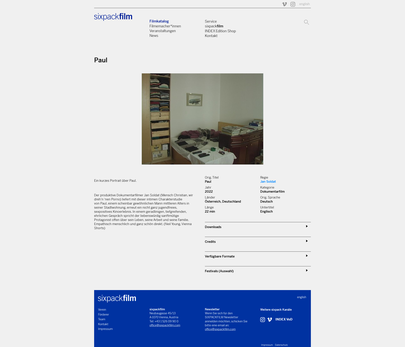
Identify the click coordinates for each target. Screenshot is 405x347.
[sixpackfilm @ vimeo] (269, 319)
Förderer (103, 314)
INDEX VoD (284, 319)
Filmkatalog (159, 21)
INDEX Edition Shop (220, 31)
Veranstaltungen (163, 31)
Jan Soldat (268, 182)
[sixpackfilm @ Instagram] (291, 4)
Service (211, 21)
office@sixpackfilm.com (165, 325)
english (304, 4)
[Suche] (306, 22)
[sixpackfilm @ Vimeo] (283, 4)
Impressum (105, 329)
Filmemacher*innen (165, 26)
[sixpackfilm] (117, 298)
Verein (102, 309)
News (154, 35)
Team (101, 319)
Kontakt (211, 36)
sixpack (214, 26)
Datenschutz (281, 345)
